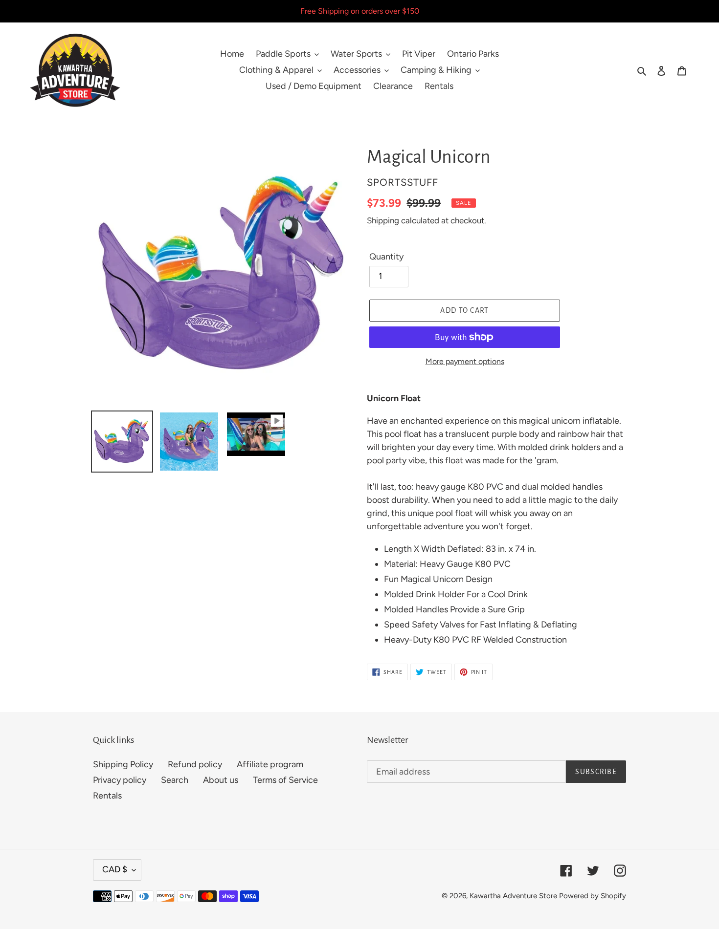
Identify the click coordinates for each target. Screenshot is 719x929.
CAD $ (114, 869)
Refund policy (195, 764)
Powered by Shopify (592, 895)
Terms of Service (285, 780)
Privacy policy (119, 780)
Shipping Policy (123, 764)
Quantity (386, 256)
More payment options (465, 361)
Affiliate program (270, 764)
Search (174, 780)
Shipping (383, 220)
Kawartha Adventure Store (513, 895)
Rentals (107, 795)
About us (220, 780)
